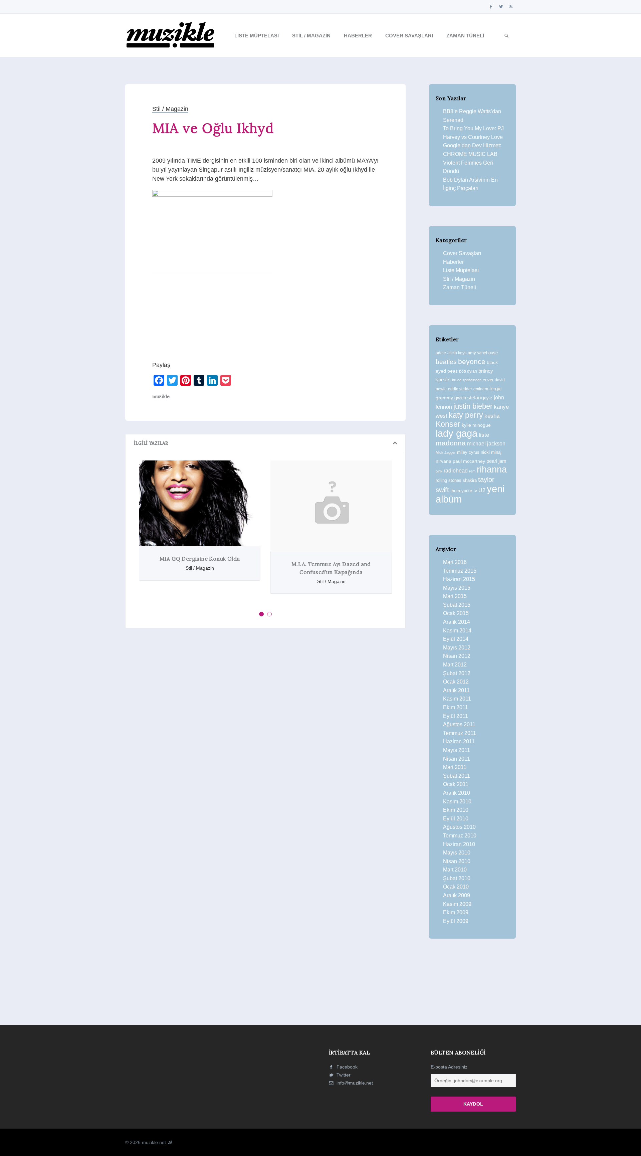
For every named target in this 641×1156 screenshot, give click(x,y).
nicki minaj (491, 452)
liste (484, 435)
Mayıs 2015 (456, 588)
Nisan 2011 (456, 759)
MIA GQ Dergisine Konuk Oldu (200, 558)
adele (441, 353)
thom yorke (461, 490)
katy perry (466, 415)
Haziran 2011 (459, 741)
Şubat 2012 (456, 673)
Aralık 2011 (456, 690)
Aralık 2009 (456, 895)
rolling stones (448, 480)
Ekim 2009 (455, 912)
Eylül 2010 (455, 818)
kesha (491, 416)
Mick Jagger (446, 452)
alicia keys (456, 353)
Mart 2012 (455, 664)
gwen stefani (468, 397)
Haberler (358, 35)
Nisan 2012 (456, 656)
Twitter (343, 1075)
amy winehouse (483, 352)
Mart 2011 (454, 767)
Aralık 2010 (456, 793)
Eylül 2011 (455, 716)
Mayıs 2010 (456, 852)
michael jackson (486, 443)
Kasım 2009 (457, 904)
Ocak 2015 (456, 613)
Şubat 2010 (456, 878)
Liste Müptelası (256, 35)
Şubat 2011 (456, 776)
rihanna (492, 469)
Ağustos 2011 (459, 724)
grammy (444, 397)
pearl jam (496, 461)
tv (475, 490)
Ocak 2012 (456, 682)
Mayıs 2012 (456, 647)
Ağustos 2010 (459, 827)
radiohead (456, 470)
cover (488, 379)
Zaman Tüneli (465, 35)
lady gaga (456, 433)
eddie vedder (460, 389)
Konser (448, 424)
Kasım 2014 (457, 630)
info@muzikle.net (355, 1083)
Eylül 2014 (455, 639)
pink (439, 471)
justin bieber (472, 406)
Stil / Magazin (311, 35)
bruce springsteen (466, 380)
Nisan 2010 (456, 861)
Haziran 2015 (459, 579)
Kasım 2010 (457, 801)
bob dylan (468, 371)
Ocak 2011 (455, 784)
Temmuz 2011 (459, 733)
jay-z (487, 397)
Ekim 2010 (455, 810)
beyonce (471, 361)
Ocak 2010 (456, 887)
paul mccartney (469, 461)
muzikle (161, 396)
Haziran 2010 (459, 844)
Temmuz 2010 (459, 835)
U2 (481, 490)
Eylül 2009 (455, 921)
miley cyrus (468, 452)
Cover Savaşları (409, 35)
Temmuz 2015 (459, 571)
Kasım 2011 (457, 699)
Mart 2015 (455, 596)
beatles (446, 361)
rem (472, 471)
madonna (451, 443)
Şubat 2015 (456, 605)
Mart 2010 (455, 870)
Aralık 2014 (456, 622)
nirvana (443, 461)
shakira (470, 480)
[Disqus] (265, 725)
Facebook (346, 1067)
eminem (480, 389)
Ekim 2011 (455, 707)
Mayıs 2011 (456, 750)
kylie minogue (476, 425)
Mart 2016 (455, 562)
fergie (495, 388)
